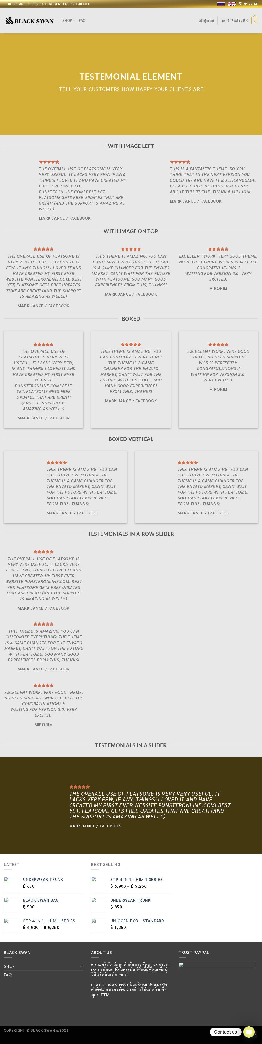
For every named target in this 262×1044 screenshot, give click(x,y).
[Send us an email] (250, 4)
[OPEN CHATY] (249, 1032)
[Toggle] (82, 966)
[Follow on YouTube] (255, 4)
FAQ (82, 20)
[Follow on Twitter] (245, 4)
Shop (67, 20)
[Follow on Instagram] (240, 4)
